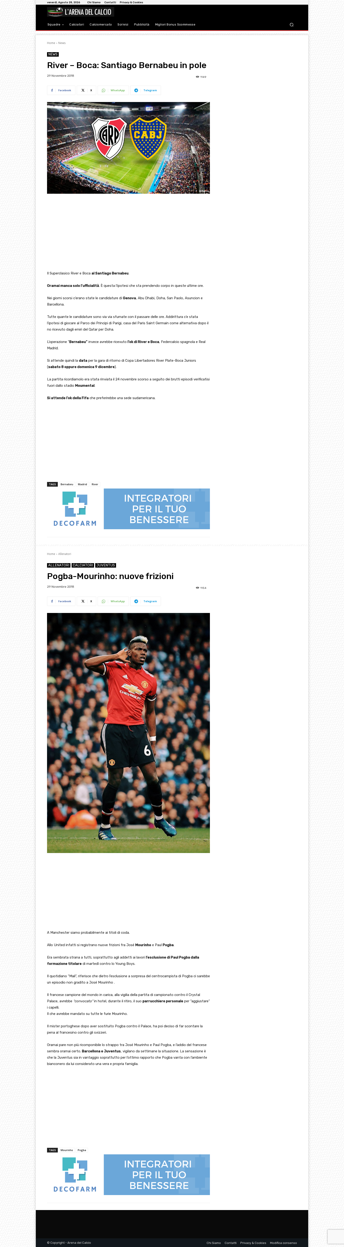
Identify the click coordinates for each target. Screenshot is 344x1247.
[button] (291, 24)
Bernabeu (67, 484)
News (62, 43)
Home (51, 43)
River (95, 484)
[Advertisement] (128, 232)
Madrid (82, 484)
